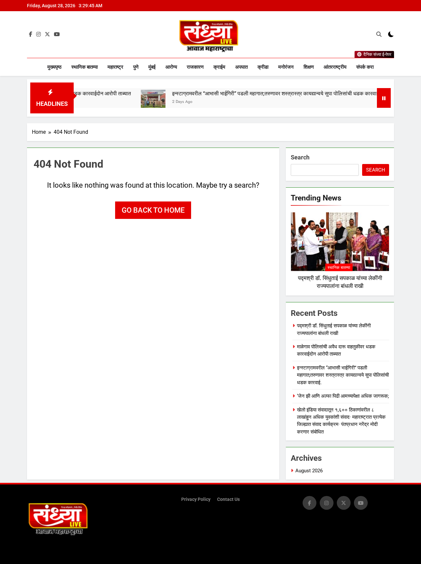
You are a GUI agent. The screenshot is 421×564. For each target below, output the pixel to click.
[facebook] (30, 34)
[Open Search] (379, 34)
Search (300, 157)
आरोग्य (171, 67)
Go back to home (153, 210)
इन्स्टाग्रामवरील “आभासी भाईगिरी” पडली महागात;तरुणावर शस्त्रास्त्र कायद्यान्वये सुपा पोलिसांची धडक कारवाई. (263, 93)
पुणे (135, 67)
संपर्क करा (365, 67)
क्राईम (219, 67)
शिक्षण (309, 67)
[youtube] (57, 34)
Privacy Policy (195, 499)
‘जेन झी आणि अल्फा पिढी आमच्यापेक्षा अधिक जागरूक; (343, 396)
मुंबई (152, 67)
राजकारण (195, 67)
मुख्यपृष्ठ (54, 67)
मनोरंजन (286, 67)
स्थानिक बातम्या (84, 67)
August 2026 (309, 471)
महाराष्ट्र (115, 67)
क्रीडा (263, 67)
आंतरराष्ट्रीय (335, 67)
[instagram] (38, 34)
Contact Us (228, 499)
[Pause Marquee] (384, 98)
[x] (47, 34)
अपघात (241, 67)
